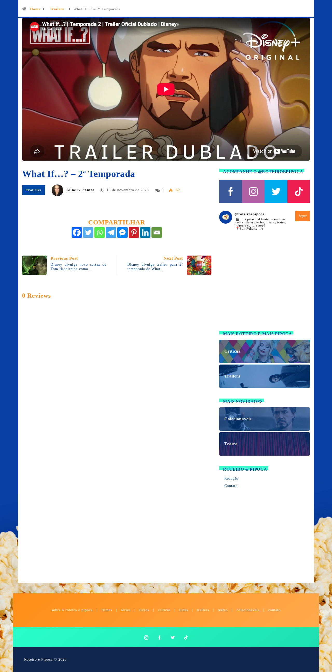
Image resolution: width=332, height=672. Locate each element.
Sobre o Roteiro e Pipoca (72, 610)
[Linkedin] (145, 232)
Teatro (223, 610)
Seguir (303, 216)
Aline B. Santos (80, 190)
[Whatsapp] (99, 232)
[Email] (156, 232)
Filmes (106, 610)
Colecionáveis (248, 610)
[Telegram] (111, 232)
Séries (126, 610)
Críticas (164, 610)
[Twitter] (88, 232)
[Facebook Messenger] (122, 232)
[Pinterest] (134, 232)
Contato (231, 486)
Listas (183, 610)
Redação (231, 479)
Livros (144, 610)
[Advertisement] (264, 284)
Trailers (57, 9)
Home (35, 9)
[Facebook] (77, 232)
